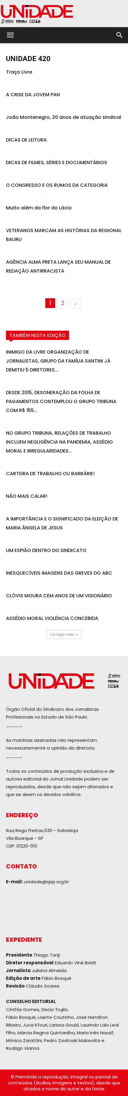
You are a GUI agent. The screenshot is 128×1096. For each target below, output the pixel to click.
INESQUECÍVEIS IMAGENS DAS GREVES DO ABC (59, 573)
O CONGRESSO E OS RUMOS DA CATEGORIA (57, 185)
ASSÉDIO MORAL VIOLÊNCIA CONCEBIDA (52, 618)
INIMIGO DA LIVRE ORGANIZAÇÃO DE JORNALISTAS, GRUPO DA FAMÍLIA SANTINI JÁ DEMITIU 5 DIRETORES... (58, 361)
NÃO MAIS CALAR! (26, 496)
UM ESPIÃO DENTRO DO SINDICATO (46, 550)
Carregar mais (62, 634)
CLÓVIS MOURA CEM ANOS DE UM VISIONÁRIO (59, 595)
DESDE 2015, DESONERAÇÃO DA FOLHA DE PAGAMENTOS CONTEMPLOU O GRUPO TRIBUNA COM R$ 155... (61, 401)
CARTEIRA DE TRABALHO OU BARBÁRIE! (50, 473)
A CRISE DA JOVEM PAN (33, 94)
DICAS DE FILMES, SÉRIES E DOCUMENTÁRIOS (56, 162)
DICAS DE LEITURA (26, 139)
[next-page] (76, 303)
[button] (10, 35)
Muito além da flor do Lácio (39, 207)
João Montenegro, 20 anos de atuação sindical (63, 117)
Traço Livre (19, 72)
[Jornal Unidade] (64, 13)
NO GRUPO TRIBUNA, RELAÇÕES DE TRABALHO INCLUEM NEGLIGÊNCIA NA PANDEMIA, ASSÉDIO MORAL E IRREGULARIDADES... (59, 442)
